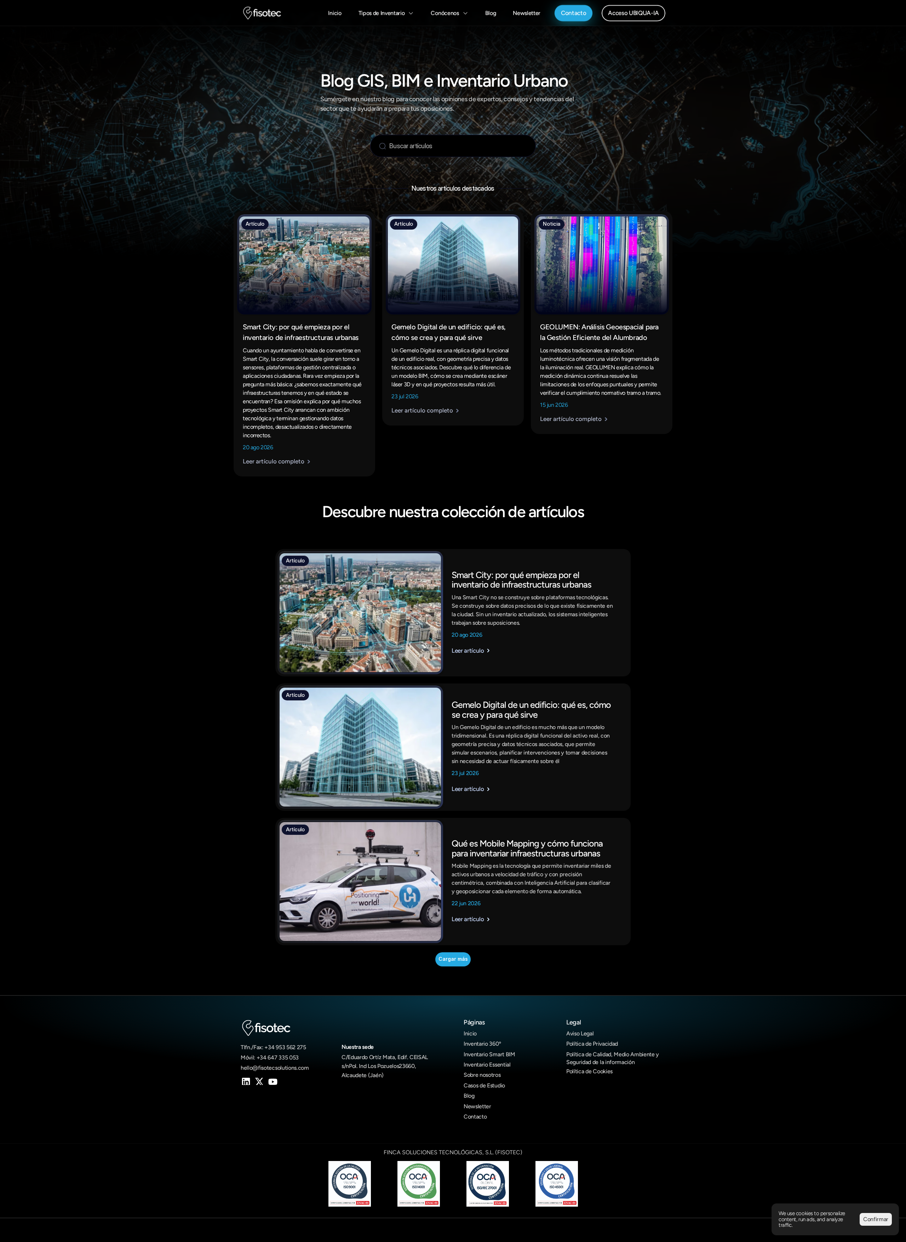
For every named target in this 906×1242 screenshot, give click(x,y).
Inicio (470, 1033)
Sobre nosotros (482, 1074)
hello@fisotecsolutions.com (275, 1067)
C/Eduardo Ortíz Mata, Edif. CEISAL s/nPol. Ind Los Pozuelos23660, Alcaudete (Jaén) (385, 1066)
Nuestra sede (358, 1047)
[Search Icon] (451, 146)
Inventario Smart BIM (489, 1054)
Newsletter (477, 1106)
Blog (469, 1095)
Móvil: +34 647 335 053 (270, 1057)
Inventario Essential (487, 1064)
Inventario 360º (482, 1043)
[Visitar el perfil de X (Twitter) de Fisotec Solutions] (258, 1080)
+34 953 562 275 (285, 1047)
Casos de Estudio (484, 1085)
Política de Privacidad (592, 1043)
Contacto (475, 1116)
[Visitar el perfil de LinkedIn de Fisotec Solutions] (245, 1080)
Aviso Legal (580, 1033)
